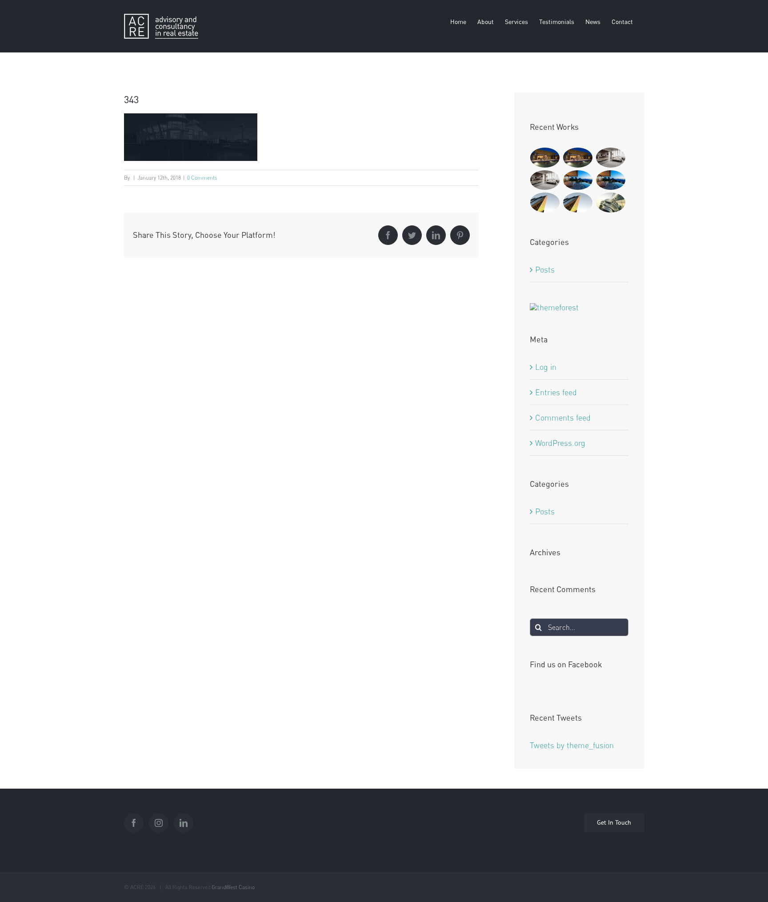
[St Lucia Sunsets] (578, 180)
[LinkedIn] (183, 823)
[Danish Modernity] (545, 202)
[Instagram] (158, 823)
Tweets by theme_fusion (572, 745)
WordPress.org (560, 443)
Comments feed (563, 417)
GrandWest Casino (233, 887)
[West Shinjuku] (611, 202)
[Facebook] (134, 823)
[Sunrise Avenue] (545, 157)
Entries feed (556, 392)
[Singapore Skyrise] (611, 157)
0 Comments (202, 177)
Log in (545, 367)
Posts (545, 269)
